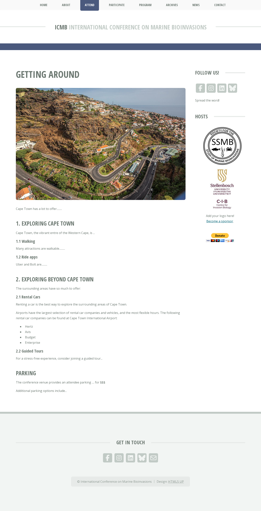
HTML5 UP (176, 481)
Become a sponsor (219, 221)
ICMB (61, 27)
